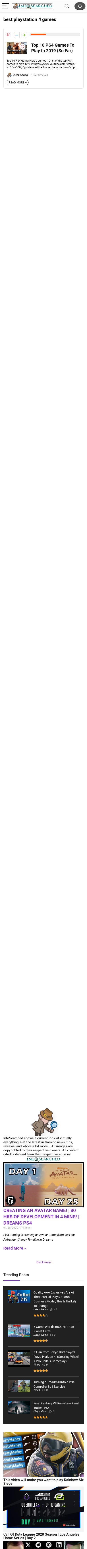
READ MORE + (18, 82)
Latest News (40, 1309)
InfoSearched (21, 74)
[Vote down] (17, 35)
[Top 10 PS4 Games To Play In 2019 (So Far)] (17, 44)
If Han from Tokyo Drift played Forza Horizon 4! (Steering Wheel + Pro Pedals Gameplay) (56, 1356)
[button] (28, 1545)
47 (55, 1309)
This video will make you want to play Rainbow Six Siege (43, 1482)
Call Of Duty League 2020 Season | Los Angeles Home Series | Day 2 (41, 1536)
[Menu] (5, 6)
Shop (80, 6)
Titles (36, 1364)
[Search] (67, 6)
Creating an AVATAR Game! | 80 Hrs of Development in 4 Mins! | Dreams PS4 (41, 1217)
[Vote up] (24, 35)
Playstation (39, 1411)
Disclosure (43, 1262)
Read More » (14, 1248)
